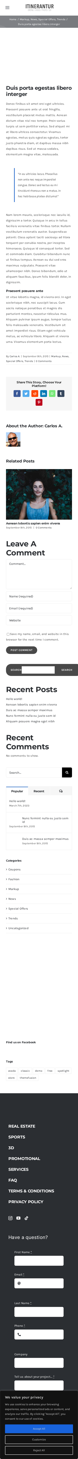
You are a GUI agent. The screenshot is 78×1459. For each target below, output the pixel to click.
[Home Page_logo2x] (40, 5)
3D (11, 1147)
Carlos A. (15, 356)
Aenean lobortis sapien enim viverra (33, 523)
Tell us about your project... (34, 1376)
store (11, 1077)
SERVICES (18, 1169)
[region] (39, 1425)
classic (25, 1070)
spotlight (63, 1070)
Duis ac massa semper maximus (29, 710)
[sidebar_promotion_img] (39, 943)
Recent (39, 791)
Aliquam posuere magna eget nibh (30, 721)
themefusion (28, 1077)
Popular (17, 791)
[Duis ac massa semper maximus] (14, 840)
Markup (56, 356)
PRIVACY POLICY (25, 1201)
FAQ (12, 1180)
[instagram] (10, 1218)
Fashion (14, 879)
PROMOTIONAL (24, 1158)
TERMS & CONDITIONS (31, 1191)
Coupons (14, 869)
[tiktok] (26, 1218)
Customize (39, 1439)
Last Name (22, 1303)
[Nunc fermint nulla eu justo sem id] (14, 819)
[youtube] (18, 1218)
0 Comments (44, 361)
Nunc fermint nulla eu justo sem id (31, 716)
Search (16, 669)
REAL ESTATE (21, 1126)
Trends (29, 361)
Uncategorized (18, 928)
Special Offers (14, 361)
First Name (23, 1252)
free (49, 1070)
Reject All (39, 1450)
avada (12, 1070)
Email (19, 1274)
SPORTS (16, 1137)
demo (38, 1070)
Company (21, 1354)
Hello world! (14, 699)
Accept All (39, 1428)
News (65, 356)
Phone (19, 1325)
